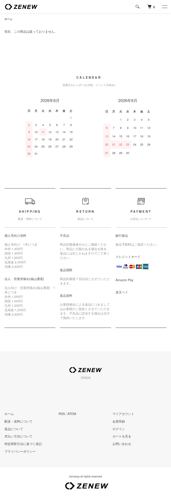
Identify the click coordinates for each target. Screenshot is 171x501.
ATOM (71, 413)
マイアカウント (123, 413)
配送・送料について (18, 421)
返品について (13, 429)
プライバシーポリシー (20, 451)
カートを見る (121, 436)
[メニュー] (164, 6)
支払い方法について (18, 436)
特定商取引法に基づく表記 (23, 443)
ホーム (8, 19)
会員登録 (118, 421)
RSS (62, 413)
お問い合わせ (121, 443)
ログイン (118, 429)
